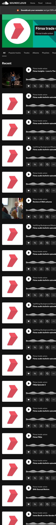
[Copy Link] (47, 86)
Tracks (26, 52)
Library (48, 3)
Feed (40, 3)
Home (32, 3)
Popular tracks (15, 52)
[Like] (28, 86)
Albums (36, 52)
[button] (28, 69)
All (4, 52)
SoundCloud (14, 3)
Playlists (45, 52)
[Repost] (35, 86)
